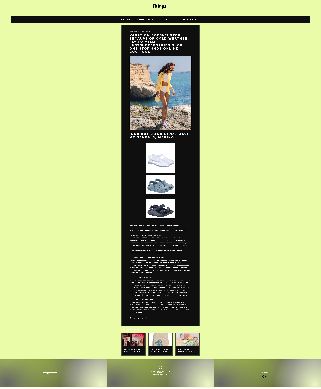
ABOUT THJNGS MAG (50, 372)
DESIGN (152, 20)
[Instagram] (266, 376)
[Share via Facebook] (130, 318)
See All (196, 329)
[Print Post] (147, 318)
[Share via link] (142, 318)
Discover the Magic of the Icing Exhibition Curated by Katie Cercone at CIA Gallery (133, 350)
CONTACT (47, 373)
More (164, 20)
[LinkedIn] (263, 376)
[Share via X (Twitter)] (134, 318)
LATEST (126, 20)
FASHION (139, 20)
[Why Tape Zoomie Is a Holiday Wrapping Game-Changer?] (187, 339)
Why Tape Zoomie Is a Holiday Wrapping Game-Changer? (185, 350)
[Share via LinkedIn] (138, 318)
